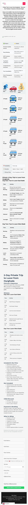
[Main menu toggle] (24, 3)
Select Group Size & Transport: (10, 458)
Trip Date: (6, 464)
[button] (4, 37)
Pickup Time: (6, 470)
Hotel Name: (6, 446)
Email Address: (7, 440)
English (7, 503)
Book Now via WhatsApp (14, 487)
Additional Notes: (7, 476)
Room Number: (7, 452)
